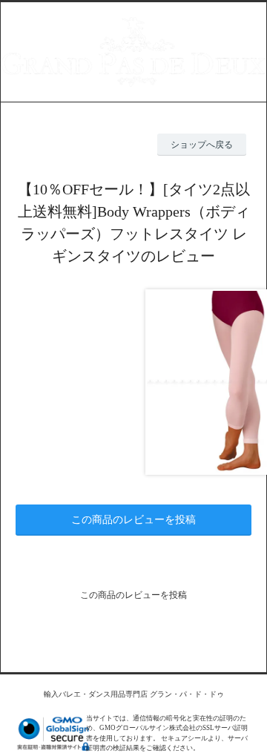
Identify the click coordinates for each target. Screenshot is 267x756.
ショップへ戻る (202, 144)
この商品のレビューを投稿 (133, 519)
